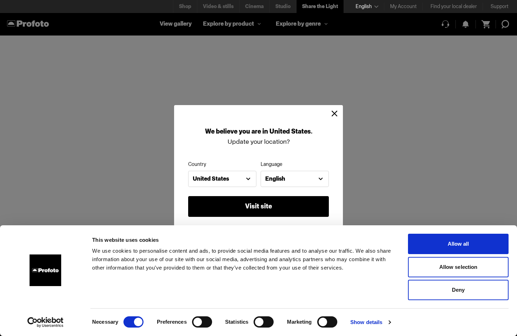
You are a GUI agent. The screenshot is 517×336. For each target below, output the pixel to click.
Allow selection (458, 267)
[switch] (202, 322)
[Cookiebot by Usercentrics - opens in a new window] (45, 322)
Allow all (458, 244)
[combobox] (222, 179)
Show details (366, 322)
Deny (458, 290)
